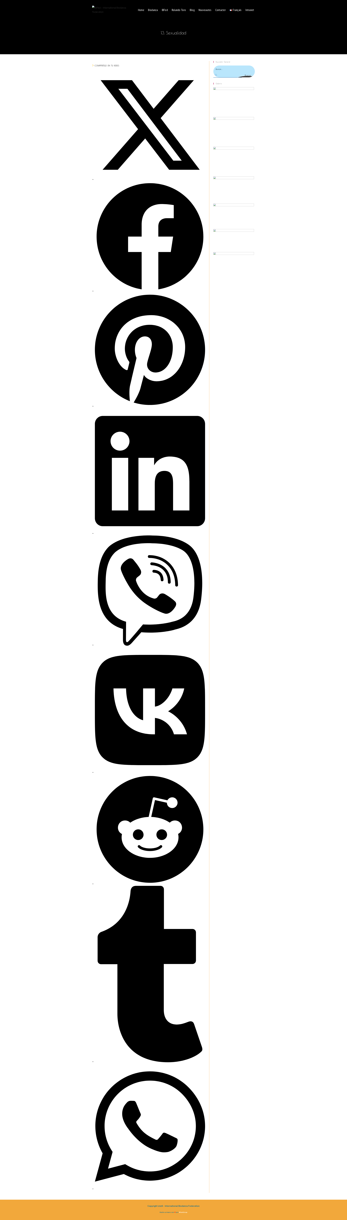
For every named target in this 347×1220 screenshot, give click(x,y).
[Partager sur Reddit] (150, 883)
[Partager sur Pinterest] (150, 406)
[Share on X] (150, 179)
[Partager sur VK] (150, 772)
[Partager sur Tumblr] (150, 1061)
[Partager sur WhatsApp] (150, 1188)
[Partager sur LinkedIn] (150, 533)
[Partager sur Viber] (150, 644)
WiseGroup (183, 1212)
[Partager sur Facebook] (150, 291)
